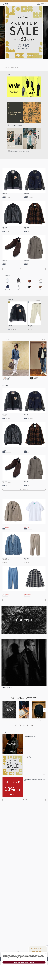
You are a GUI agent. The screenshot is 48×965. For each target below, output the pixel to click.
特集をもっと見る (24, 154)
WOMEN (42, 3)
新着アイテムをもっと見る (24, 268)
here (8, 958)
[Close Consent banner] (46, 953)
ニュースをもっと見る (24, 799)
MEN (45, 3)
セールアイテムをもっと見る (24, 599)
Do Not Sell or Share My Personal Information (24, 962)
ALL (38, 3)
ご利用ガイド (19, 951)
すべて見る (38, 299)
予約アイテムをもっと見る (24, 489)
